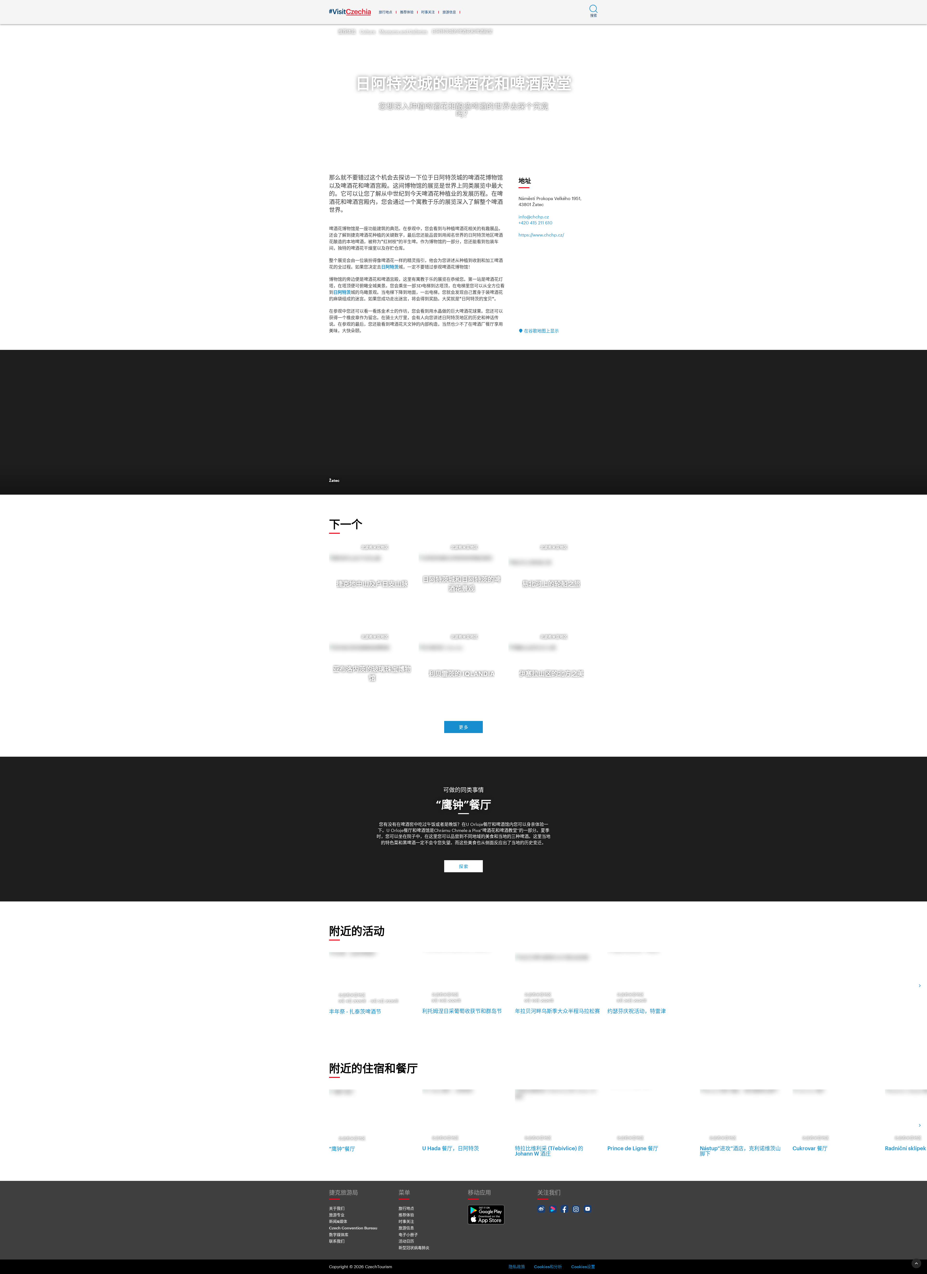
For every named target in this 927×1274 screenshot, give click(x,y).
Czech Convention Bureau (353, 1228)
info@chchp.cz (534, 216)
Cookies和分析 (548, 1266)
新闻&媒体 (338, 1221)
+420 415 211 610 (535, 222)
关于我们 (336, 1208)
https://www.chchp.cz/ (541, 234)
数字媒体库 (338, 1234)
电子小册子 (408, 1234)
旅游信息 (449, 12)
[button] (593, 12)
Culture (367, 31)
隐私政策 (517, 1266)
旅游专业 (336, 1214)
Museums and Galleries (403, 31)
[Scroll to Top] (916, 1263)
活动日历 (406, 1241)
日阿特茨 (390, 267)
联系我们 (336, 1241)
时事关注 (428, 12)
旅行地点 (385, 12)
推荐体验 (407, 12)
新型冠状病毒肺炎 (414, 1247)
